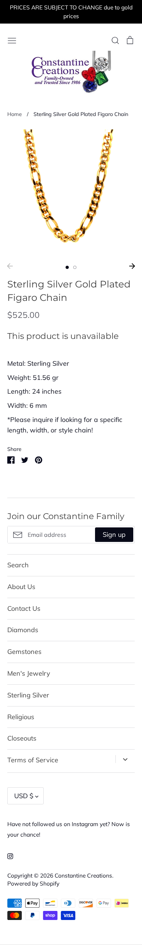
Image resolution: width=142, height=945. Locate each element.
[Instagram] (7, 855)
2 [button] (74, 267)
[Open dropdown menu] (125, 759)
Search (18, 565)
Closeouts (21, 738)
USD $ (23, 796)
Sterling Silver (28, 695)
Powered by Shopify (33, 883)
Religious (20, 717)
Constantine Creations (83, 875)
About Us (21, 587)
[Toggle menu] (12, 39)
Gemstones (24, 651)
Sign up (114, 534)
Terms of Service (32, 760)
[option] (71, 192)
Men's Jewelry (28, 673)
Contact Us (23, 608)
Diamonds (22, 630)
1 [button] (67, 267)
